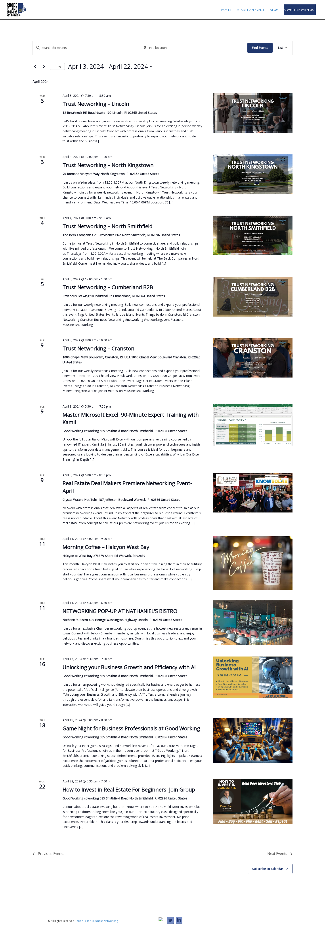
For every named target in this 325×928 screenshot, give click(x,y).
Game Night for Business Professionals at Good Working (131, 728)
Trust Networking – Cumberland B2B (108, 287)
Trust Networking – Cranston (98, 348)
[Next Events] (43, 66)
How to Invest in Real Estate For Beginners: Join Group (129, 789)
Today (57, 66)
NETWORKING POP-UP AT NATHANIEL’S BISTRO (120, 611)
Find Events (260, 48)
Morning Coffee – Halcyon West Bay (106, 546)
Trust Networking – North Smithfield (108, 226)
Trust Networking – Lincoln (96, 103)
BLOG (274, 10)
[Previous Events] (35, 66)
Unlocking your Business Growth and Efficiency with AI (129, 667)
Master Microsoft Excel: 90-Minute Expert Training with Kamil (131, 418)
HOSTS (226, 10)
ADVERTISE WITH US (299, 10)
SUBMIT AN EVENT (250, 10)
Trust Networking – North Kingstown (108, 165)
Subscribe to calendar (267, 869)
